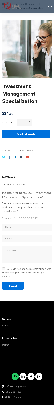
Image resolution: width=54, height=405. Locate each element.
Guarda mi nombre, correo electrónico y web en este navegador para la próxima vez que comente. (26, 272)
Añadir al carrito (26, 133)
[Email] (27, 157)
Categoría (7, 150)
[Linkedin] (15, 157)
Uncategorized (26, 150)
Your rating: (8, 218)
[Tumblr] (21, 157)
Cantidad (8, 122)
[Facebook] (9, 157)
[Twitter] (3, 157)
